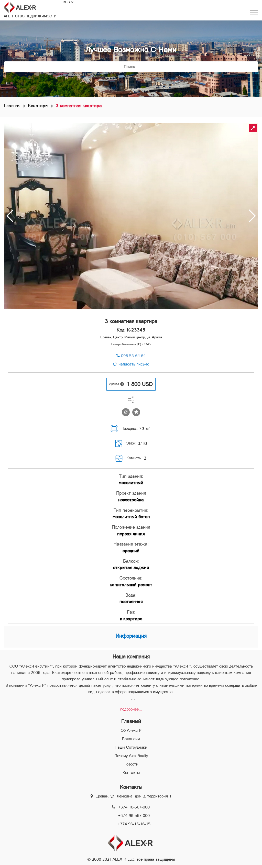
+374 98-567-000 (134, 815)
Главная (12, 105)
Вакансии (131, 738)
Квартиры (38, 105)
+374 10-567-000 (134, 807)
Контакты (131, 772)
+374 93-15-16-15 (134, 824)
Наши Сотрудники (131, 747)
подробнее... (131, 709)
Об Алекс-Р (131, 730)
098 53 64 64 (133, 355)
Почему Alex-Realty (131, 755)
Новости (131, 764)
